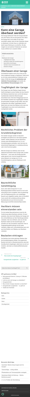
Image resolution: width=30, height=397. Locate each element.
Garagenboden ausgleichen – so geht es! (14, 286)
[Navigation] (27, 2)
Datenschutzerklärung (9, 388)
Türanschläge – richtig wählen (10, 369)
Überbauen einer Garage (8, 58)
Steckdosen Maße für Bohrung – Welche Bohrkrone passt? (12, 376)
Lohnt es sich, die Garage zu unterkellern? (14, 280)
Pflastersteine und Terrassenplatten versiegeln (14, 372)
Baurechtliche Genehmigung (10, 63)
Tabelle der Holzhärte (8, 287)
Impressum (5, 390)
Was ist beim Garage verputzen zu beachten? (15, 284)
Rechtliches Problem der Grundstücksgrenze (13, 61)
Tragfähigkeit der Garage (9, 59)
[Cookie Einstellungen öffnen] (3, 395)
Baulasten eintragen (8, 66)
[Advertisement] (11, 324)
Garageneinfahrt (7, 282)
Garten (3, 298)
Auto (2, 26)
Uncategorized (5, 304)
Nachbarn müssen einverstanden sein (12, 64)
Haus (3, 301)
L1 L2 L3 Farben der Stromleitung (11, 380)
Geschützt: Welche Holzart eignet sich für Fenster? (13, 366)
